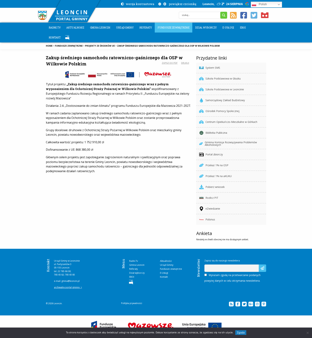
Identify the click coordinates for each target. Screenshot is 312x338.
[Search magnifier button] (223, 15)
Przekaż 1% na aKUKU (218, 176)
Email (207, 266)
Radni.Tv (54, 27)
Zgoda (241, 332)
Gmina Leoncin (100, 27)
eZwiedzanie (212, 208)
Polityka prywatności (131, 303)
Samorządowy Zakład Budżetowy (225, 100)
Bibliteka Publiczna (216, 132)
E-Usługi (228, 27)
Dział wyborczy (206, 27)
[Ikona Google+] (250, 304)
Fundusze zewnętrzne (173, 27)
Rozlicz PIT (211, 197)
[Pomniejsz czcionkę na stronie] (159, 4)
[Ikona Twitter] (254, 15)
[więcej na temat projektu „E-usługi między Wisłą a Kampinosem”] (156, 326)
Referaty (145, 27)
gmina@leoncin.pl (70, 281)
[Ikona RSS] (233, 15)
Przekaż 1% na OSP (216, 165)
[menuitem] (54, 28)
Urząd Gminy (125, 27)
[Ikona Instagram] (257, 304)
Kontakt (55, 37)
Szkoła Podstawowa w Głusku (223, 78)
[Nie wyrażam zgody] (307, 333)
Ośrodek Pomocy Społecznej (222, 111)
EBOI (243, 27)
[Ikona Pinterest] (263, 304)
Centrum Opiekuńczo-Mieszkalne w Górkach (231, 122)
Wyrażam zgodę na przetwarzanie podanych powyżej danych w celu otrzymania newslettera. (232, 277)
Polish (262, 4)
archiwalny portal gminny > (68, 287)
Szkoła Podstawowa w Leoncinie (224, 89)
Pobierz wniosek (215, 187)
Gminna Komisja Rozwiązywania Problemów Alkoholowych (231, 144)
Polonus (210, 219)
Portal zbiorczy (214, 154)
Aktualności (75, 27)
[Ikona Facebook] (244, 15)
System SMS (212, 67)
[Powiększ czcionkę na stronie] (164, 4)
